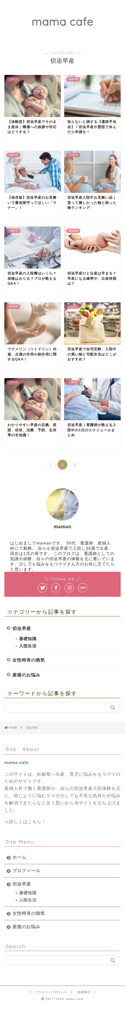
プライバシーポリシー (51, 992)
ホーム (19, 857)
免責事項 (83, 992)
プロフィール (26, 870)
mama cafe (63, 21)
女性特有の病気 (28, 659)
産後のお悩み (26, 674)
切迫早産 (21, 628)
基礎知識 (28, 639)
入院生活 (28, 646)
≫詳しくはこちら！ (25, 821)
